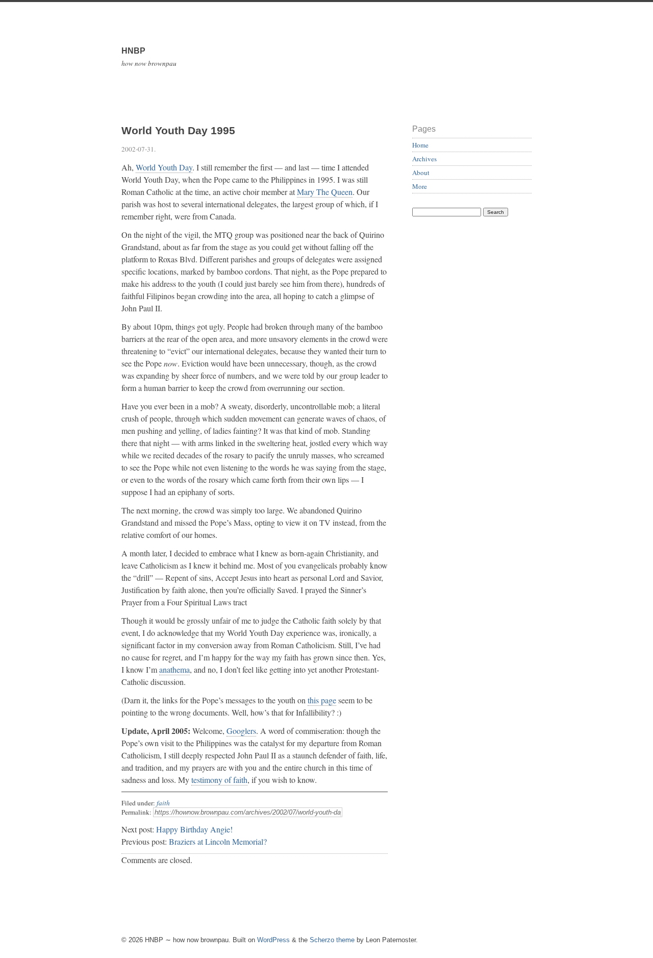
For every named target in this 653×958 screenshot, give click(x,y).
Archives (424, 158)
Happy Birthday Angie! (194, 829)
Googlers (241, 730)
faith (163, 802)
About (421, 172)
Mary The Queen (325, 191)
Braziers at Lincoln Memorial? (218, 841)
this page (322, 700)
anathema (174, 669)
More (419, 186)
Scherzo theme (332, 940)
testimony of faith (219, 779)
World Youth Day (164, 167)
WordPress (273, 940)
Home (420, 145)
